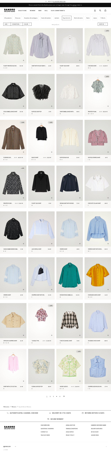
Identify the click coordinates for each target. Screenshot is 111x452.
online (74, 5)
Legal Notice (70, 432)
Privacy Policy (70, 435)
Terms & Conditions (72, 428)
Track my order (45, 435)
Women (32, 10)
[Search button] (100, 10)
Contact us (44, 432)
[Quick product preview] (23, 60)
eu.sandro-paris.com (59, 1)
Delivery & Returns (96, 428)
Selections (22, 10)
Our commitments (58, 10)
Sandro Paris (95, 435)
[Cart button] (105, 10)
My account (94, 432)
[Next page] (64, 396)
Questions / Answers (47, 428)
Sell (46, 10)
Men (39, 10)
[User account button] (95, 10)
